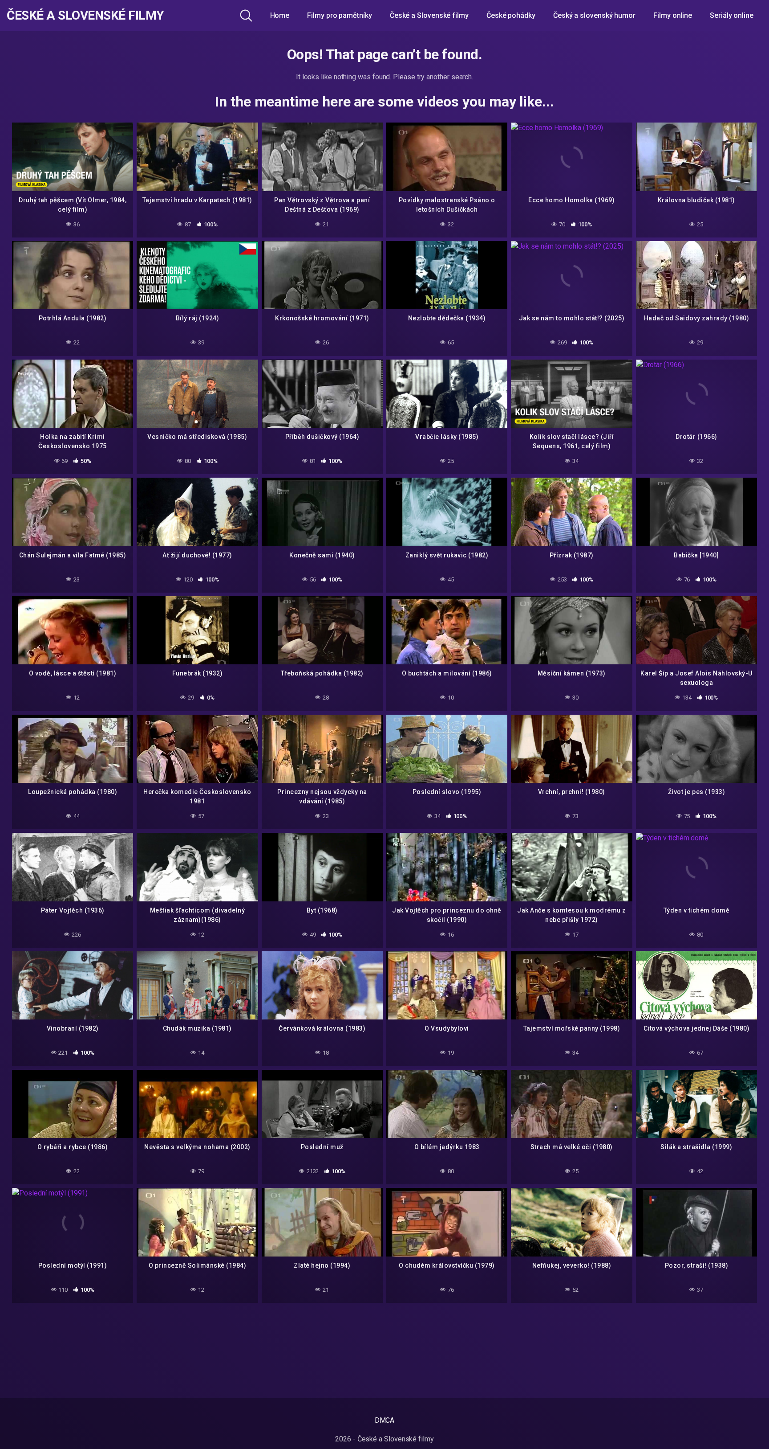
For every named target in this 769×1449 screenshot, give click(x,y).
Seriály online (731, 15)
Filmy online (672, 15)
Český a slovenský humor (594, 15)
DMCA (385, 1420)
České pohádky (510, 15)
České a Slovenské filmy (85, 15)
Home (280, 15)
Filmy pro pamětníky (339, 15)
